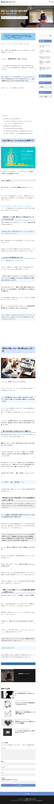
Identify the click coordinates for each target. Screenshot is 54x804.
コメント (3, 748)
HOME (3, 28)
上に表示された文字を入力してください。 (10, 779)
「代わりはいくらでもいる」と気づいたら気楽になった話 (45, 52)
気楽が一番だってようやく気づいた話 (45, 46)
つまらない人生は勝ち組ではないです (14, 123)
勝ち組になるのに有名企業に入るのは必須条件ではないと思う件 (18, 130)
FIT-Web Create (27, 800)
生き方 (19, 16)
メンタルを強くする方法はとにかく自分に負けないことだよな (25, 731)
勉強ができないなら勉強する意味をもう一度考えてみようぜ (45, 63)
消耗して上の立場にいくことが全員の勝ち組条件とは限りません (18, 133)
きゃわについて (4, 4)
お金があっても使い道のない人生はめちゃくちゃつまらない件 (18, 121)
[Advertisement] (18, 102)
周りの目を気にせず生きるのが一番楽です (13, 128)
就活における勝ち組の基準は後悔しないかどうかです (20, 28)
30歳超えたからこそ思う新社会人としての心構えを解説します (25, 712)
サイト (2, 772)
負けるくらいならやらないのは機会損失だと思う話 (45, 57)
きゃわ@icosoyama (11, 43)
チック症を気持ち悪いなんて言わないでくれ (25, 694)
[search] (50, 35)
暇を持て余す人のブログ (8, 2)
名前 (2, 761)
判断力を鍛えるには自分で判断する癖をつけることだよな (45, 69)
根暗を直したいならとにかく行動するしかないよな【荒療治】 (25, 722)
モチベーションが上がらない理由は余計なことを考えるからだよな (25, 703)
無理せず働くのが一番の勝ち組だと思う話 (12, 126)
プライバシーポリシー (13, 4)
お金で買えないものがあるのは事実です (12, 118)
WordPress (39, 800)
